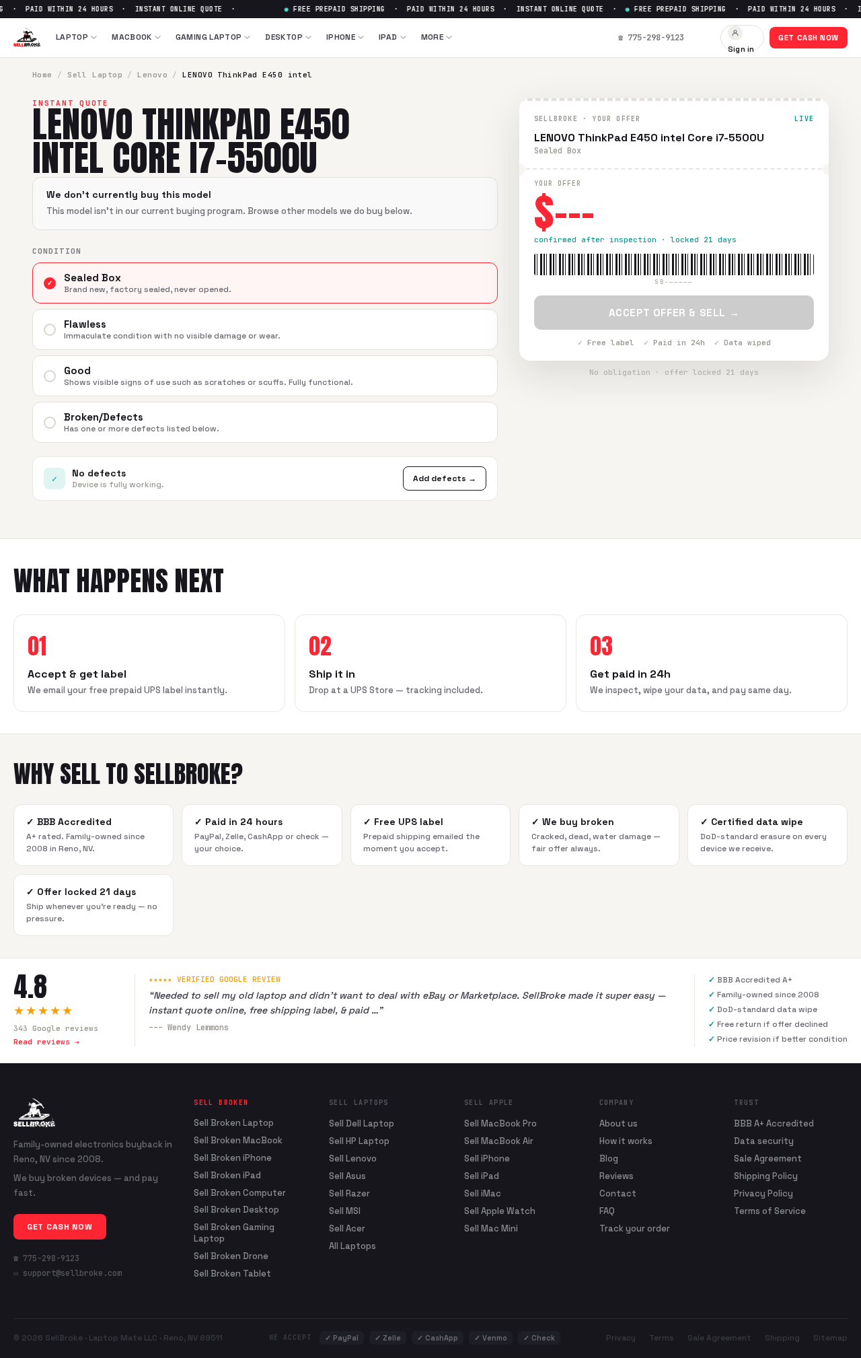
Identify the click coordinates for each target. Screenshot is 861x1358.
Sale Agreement (768, 1158)
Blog (608, 1158)
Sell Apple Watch (499, 1211)
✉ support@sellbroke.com (67, 1273)
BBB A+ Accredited (774, 1123)
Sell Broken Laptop (234, 1123)
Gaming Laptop (209, 37)
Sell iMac (482, 1193)
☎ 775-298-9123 (46, 1258)
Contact (617, 1193)
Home (42, 74)
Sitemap (830, 1337)
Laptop (72, 37)
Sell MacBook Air (498, 1141)
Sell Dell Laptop (361, 1123)
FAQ (607, 1211)
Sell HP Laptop (359, 1141)
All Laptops (352, 1246)
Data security (764, 1141)
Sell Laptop (94, 74)
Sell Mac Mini (491, 1228)
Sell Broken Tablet (232, 1273)
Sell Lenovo (353, 1158)
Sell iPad (481, 1176)
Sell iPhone (487, 1158)
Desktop (284, 37)
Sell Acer (347, 1228)
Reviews (616, 1176)
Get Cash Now (808, 37)
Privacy (621, 1337)
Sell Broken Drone (231, 1256)
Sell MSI (345, 1211)
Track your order (634, 1228)
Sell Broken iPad (227, 1175)
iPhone (340, 37)
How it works (625, 1141)
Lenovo (152, 74)
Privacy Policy (763, 1193)
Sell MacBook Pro (500, 1123)
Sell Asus (347, 1176)
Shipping (782, 1337)
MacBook (132, 37)
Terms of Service (770, 1211)
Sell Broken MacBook (238, 1140)
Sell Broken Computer (240, 1193)
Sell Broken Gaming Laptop (234, 1233)
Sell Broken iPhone (233, 1158)
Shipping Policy (766, 1176)
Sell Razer (349, 1193)
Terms (661, 1337)
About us (618, 1123)
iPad (388, 37)
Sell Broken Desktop (236, 1210)
